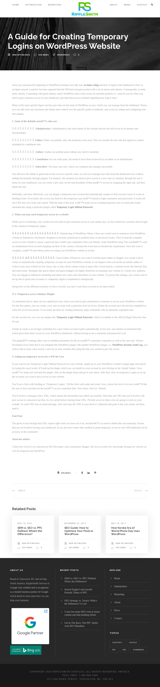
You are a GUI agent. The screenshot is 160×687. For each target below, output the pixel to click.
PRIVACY (123, 672)
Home (15, 5)
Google (133, 642)
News (127, 5)
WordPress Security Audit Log (127, 345)
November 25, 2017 (75, 523)
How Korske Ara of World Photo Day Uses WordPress (125, 531)
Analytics (117, 642)
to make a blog (91, 85)
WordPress (63, 55)
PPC (114, 650)
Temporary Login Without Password (74, 207)
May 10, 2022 (25, 523)
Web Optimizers (21, 55)
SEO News (43, 55)
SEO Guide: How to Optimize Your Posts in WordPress (78, 531)
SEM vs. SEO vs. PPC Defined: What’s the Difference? (30, 531)
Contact (142, 5)
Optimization (33, 5)
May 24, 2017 (118, 523)
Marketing (54, 5)
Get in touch (16, 596)
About (114, 5)
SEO (124, 650)
